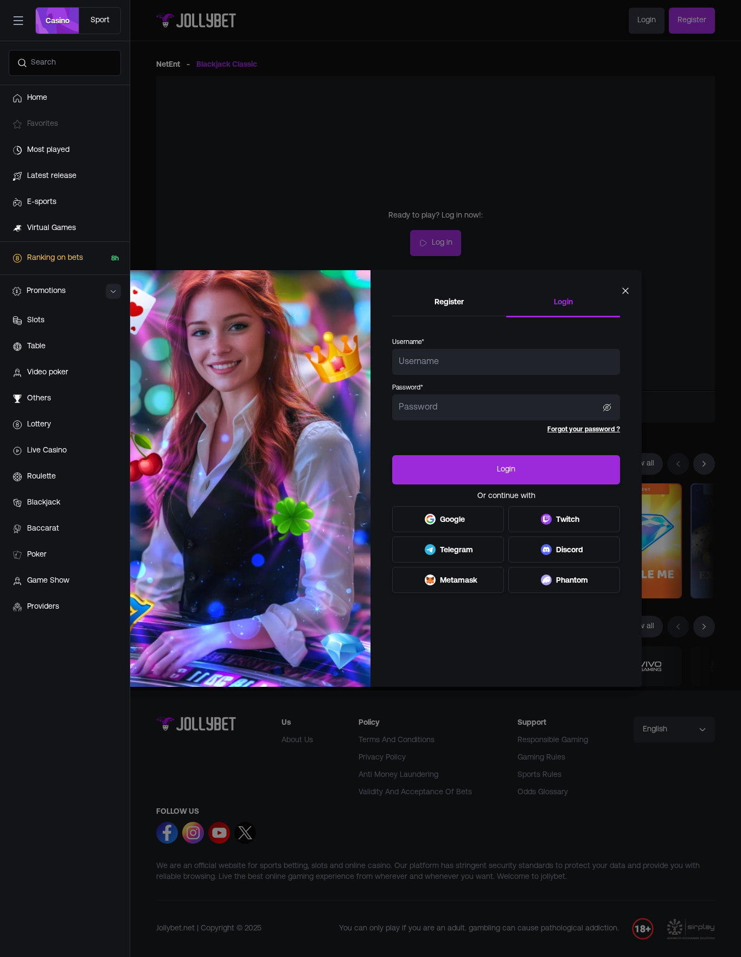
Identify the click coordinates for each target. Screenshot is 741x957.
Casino (57, 20)
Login (563, 301)
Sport (100, 20)
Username (408, 342)
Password (407, 388)
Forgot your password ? (583, 429)
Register (449, 301)
